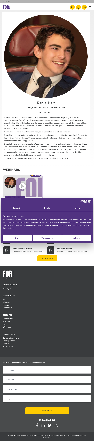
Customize (45, 238)
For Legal (7, 288)
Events (5, 324)
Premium (37, 175)
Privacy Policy (9, 340)
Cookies (6, 343)
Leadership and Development (15, 197)
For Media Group (6, 1)
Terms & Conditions (11, 338)
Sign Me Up (47, 410)
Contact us (7, 307)
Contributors (8, 318)
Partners (6, 321)
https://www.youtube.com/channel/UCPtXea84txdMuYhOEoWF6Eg (40, 158)
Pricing (6, 305)
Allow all (76, 238)
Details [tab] (47, 208)
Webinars (7, 327)
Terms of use (8, 346)
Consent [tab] (16, 208)
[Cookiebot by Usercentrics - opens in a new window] (81, 201)
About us (6, 302)
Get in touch (47, 258)
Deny (17, 238)
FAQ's (5, 299)
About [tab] (77, 208)
